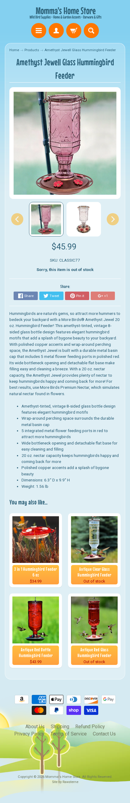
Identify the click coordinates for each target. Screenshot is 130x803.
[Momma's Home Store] (65, 12)
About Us (35, 726)
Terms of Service (68, 734)
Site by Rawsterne (65, 782)
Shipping (60, 726)
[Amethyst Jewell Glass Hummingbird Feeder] (46, 219)
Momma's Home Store (62, 777)
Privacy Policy (29, 734)
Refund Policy (90, 726)
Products (31, 50)
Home (14, 50)
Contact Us (104, 734)
